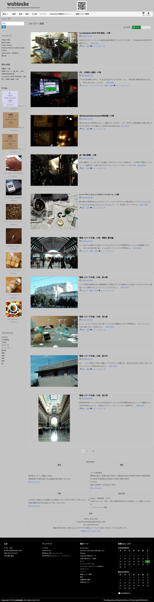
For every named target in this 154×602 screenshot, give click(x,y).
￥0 (143, 15)
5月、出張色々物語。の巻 (90, 72)
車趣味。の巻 (6, 68)
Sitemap (82, 553)
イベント (43, 14)
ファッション (6, 348)
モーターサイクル (96, 85)
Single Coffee (6, 40)
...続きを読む (94, 43)
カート (82, 561)
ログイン (148, 15)
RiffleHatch (143, 600)
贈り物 (4, 56)
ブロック (147, 27)
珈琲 (14, 14)
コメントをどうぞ (98, 46)
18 (93, 451)
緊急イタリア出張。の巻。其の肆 (93, 277)
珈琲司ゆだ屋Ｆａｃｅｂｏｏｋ (52, 553)
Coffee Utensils (7, 45)
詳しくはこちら (34, 482)
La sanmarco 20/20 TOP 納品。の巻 (94, 33)
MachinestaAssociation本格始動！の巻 (96, 115)
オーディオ (5, 345)
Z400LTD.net (46, 550)
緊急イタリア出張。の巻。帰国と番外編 (96, 238)
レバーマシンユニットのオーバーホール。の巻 (99, 194)
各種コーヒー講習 (82, 14)
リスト (138, 27)
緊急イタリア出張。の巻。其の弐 (93, 356)
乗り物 (4, 350)
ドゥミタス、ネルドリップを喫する (92, 566)
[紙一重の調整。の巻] (54, 170)
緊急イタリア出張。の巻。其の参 (93, 316)
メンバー (83, 572)
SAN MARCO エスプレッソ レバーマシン (56, 556)
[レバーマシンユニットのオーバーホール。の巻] (54, 212)
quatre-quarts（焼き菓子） (10, 53)
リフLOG (45, 548)
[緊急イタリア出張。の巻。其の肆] (54, 292)
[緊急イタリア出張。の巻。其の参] (54, 332)
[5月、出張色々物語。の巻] (54, 90)
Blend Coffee (6, 42)
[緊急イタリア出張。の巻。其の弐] (54, 371)
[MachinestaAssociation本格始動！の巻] (54, 131)
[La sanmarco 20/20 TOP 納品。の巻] (54, 48)
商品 (4, 14)
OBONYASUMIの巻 (8, 74)
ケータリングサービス (87, 564)
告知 (20, 14)
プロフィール (84, 569)
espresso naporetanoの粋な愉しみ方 (92, 550)
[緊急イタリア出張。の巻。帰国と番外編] (54, 253)
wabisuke (18, 3)
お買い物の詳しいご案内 (88, 558)
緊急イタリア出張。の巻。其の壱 (93, 395)
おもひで (84, 85)
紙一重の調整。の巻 (87, 155)
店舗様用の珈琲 (85, 579)
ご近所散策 (5, 340)
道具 (27, 14)
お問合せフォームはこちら (91, 531)
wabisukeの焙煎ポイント (59, 14)
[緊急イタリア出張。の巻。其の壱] (54, 419)
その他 (34, 14)
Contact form (84, 548)
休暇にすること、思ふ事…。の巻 (13, 71)
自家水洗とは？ (85, 582)
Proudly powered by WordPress (116, 600)
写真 (3, 353)
